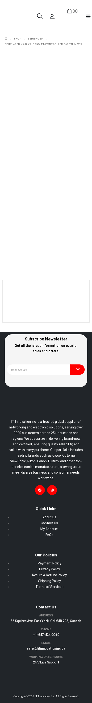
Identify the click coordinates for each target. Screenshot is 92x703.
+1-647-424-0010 (46, 635)
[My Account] (52, 16)
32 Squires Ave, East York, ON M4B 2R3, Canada (46, 621)
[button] (40, 16)
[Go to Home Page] (6, 38)
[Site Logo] (16, 16)
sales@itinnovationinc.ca (46, 649)
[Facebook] (40, 490)
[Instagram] (52, 490)
